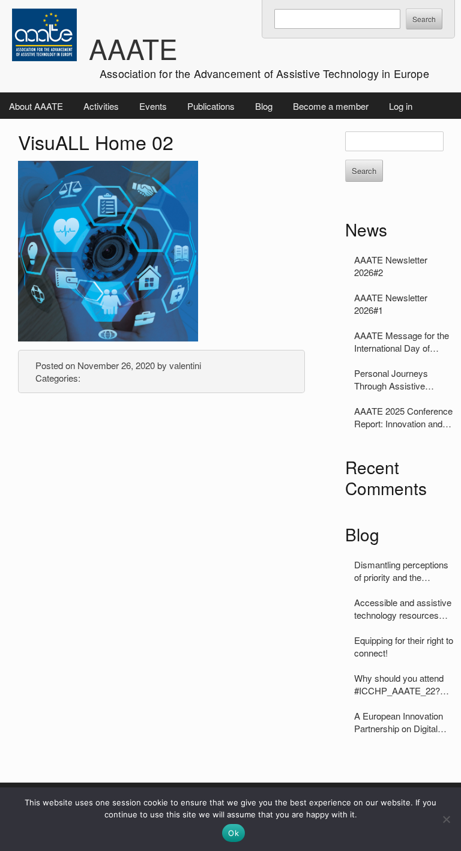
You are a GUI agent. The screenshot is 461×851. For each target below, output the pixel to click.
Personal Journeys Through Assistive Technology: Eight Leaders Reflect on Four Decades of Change (401, 379)
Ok (233, 833)
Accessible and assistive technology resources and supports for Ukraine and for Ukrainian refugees (402, 608)
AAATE (133, 48)
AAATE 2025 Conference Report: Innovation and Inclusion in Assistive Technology (403, 417)
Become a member (331, 106)
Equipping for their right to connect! (403, 646)
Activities (101, 106)
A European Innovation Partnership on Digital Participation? (398, 722)
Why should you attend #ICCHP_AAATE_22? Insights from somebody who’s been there (401, 684)
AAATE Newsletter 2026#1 (390, 303)
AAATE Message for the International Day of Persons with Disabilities (402, 341)
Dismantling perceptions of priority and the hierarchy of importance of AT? (401, 570)
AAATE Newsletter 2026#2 (390, 265)
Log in (400, 106)
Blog (264, 106)
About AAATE (36, 106)
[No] (446, 819)
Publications (211, 106)
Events (153, 106)
